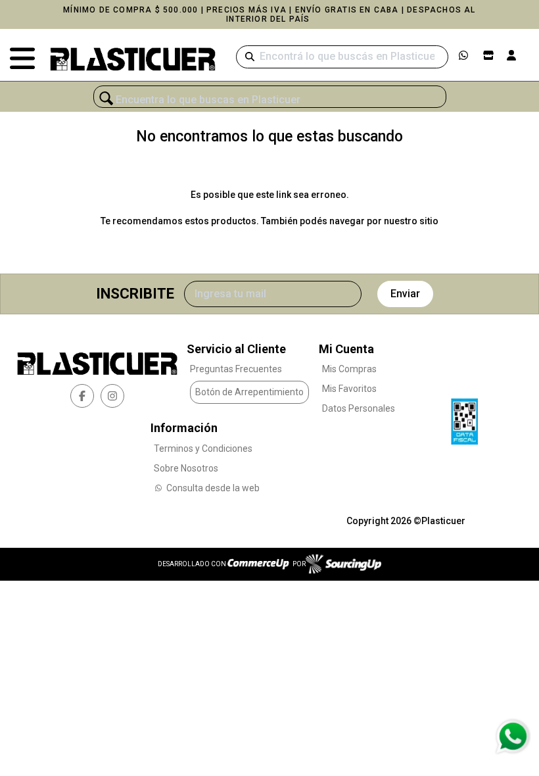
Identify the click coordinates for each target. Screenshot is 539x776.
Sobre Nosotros (186, 468)
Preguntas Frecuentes (236, 369)
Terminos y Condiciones (203, 448)
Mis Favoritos (349, 388)
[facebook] (82, 396)
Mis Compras (349, 369)
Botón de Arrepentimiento (249, 392)
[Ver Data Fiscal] (464, 418)
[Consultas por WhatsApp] (512, 736)
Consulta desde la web (213, 488)
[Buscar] (250, 56)
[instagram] (112, 396)
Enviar (405, 293)
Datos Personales (358, 408)
